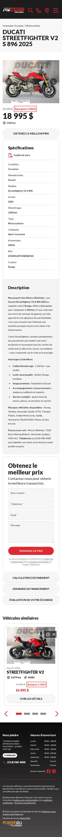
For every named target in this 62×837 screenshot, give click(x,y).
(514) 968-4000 (16, 762)
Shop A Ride (25, 818)
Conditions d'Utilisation (39, 562)
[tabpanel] (43, 753)
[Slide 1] (19, 714)
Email (14, 515)
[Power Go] (31, 823)
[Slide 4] (43, 714)
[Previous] (6, 713)
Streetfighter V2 (25, 672)
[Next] (56, 713)
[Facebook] (49, 771)
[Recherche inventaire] (30, 10)
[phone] (39, 10)
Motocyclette (33, 25)
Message (15, 525)
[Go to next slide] (53, 81)
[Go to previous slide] (8, 81)
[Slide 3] (35, 714)
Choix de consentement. (25, 803)
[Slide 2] (27, 714)
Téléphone (17, 504)
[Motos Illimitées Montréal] (14, 10)
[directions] (47, 10)
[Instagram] (54, 771)
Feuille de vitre (22, 155)
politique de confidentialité (26, 800)
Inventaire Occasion (13, 25)
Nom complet (18, 492)
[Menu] (55, 10)
